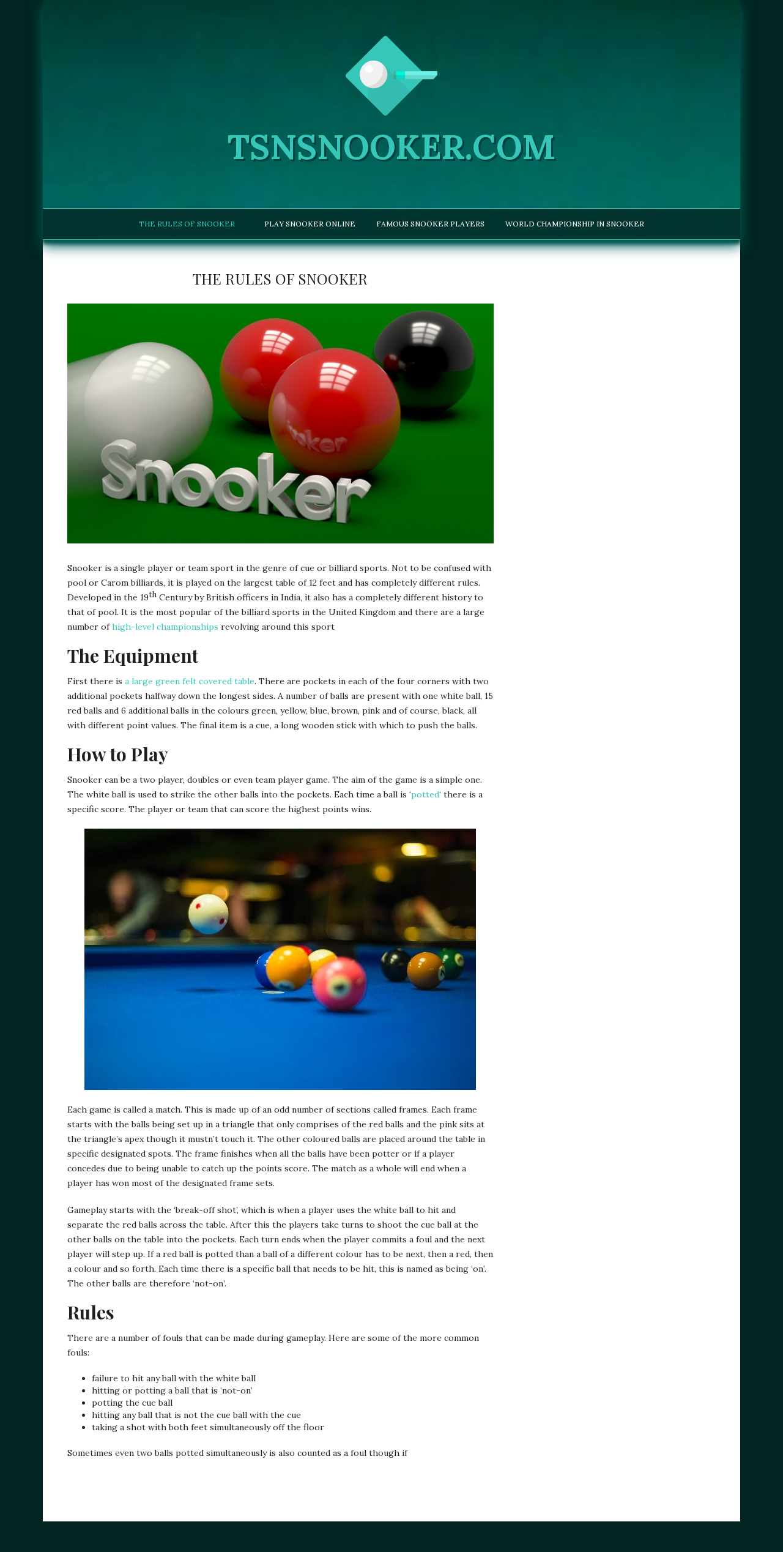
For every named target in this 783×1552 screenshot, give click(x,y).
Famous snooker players (430, 223)
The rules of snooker (187, 223)
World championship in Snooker (574, 223)
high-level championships (165, 626)
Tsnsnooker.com (391, 146)
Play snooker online (309, 223)
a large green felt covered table (189, 681)
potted (425, 794)
